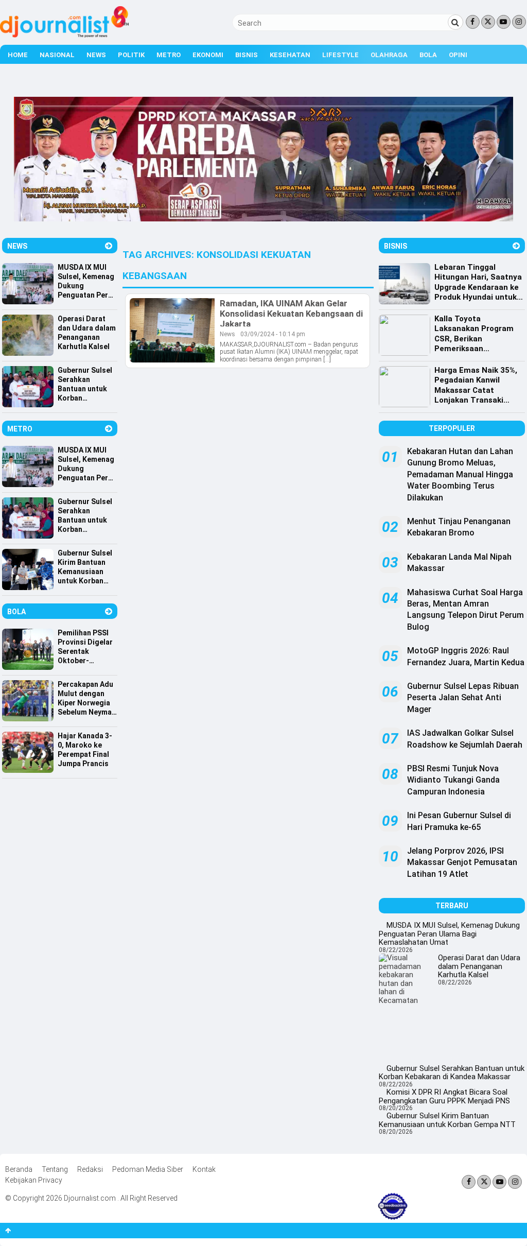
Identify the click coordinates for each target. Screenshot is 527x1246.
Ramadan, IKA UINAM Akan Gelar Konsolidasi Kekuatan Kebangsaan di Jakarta (291, 313)
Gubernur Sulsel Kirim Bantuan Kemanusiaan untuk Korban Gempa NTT (447, 1120)
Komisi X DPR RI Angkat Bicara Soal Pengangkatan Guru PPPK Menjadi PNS (444, 1096)
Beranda (18, 1169)
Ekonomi (207, 55)
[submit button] (455, 22)
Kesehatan (290, 55)
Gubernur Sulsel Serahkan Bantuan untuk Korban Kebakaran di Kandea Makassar (451, 1073)
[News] (108, 246)
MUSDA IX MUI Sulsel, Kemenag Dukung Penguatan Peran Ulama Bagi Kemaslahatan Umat (449, 934)
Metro (168, 55)
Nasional (57, 55)
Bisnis (246, 55)
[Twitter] (488, 22)
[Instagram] (519, 22)
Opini (458, 55)
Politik (131, 55)
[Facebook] (473, 22)
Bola (428, 55)
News (96, 55)
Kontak (204, 1169)
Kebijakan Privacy (33, 1180)
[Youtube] (504, 22)
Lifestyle (340, 55)
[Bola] (108, 611)
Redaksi (90, 1169)
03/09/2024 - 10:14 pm (272, 334)
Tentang (55, 1169)
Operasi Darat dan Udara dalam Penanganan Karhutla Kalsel (479, 966)
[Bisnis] (516, 246)
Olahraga (389, 55)
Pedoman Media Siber (147, 1169)
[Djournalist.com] (64, 35)
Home (18, 55)
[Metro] (108, 429)
